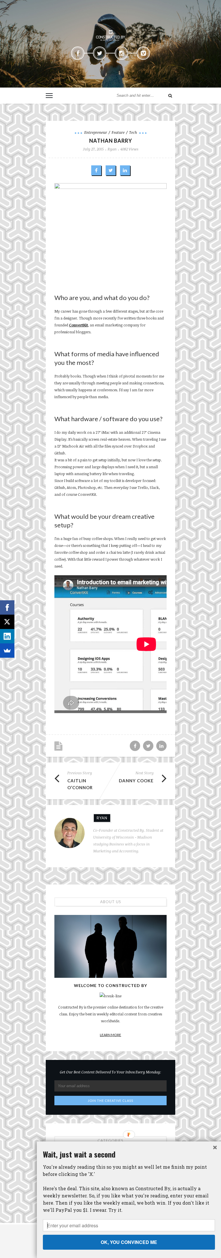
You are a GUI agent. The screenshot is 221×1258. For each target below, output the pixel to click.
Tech (133, 132)
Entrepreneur (95, 132)
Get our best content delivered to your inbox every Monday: (110, 1072)
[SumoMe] (7, 650)
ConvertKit (78, 325)
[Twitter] (99, 53)
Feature (118, 132)
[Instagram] (121, 53)
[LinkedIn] (7, 636)
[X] (7, 622)
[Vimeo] (143, 53)
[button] (129, 1154)
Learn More (110, 1035)
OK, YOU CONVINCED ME (129, 1242)
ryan (112, 149)
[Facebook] (77, 53)
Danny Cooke (136, 780)
